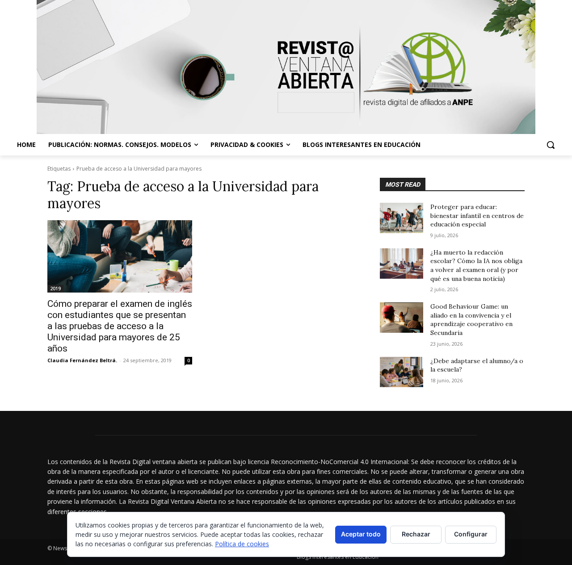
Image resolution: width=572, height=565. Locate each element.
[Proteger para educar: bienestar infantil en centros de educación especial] (401, 218)
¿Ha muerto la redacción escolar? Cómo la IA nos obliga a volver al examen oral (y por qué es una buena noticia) (476, 265)
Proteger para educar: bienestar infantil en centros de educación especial (477, 215)
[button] (550, 144)
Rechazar (416, 534)
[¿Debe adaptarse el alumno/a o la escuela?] (401, 372)
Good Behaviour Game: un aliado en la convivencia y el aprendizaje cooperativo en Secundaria (471, 319)
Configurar (471, 534)
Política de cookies (242, 544)
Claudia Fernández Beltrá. (82, 360)
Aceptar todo (361, 534)
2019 (55, 288)
